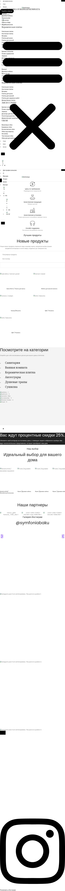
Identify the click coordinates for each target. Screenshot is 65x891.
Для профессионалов (10, 170)
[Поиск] (1, 13)
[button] (32, 94)
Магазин (5, 7)
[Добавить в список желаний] (30, 275)
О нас (4, 4)
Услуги (5, 179)
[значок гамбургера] (63, 1)
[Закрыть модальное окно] (3, 733)
